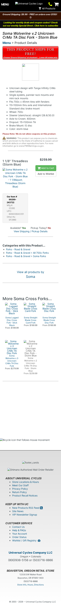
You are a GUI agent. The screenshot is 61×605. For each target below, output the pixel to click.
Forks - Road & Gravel (18, 249)
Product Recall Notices (24, 495)
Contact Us (18, 526)
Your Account (19, 533)
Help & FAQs (19, 530)
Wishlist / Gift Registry (25, 540)
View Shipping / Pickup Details (30, 231)
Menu (7, 43)
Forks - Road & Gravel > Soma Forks (26, 256)
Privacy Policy (20, 488)
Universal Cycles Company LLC (31, 552)
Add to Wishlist (46, 173)
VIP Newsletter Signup (24, 514)
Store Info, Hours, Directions (30, 584)
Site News (17, 511)
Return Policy (19, 492)
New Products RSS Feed (26, 507)
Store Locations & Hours (25, 481)
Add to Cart (47, 168)
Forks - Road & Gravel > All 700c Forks (27, 252)
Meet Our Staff (20, 485)
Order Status (19, 537)
